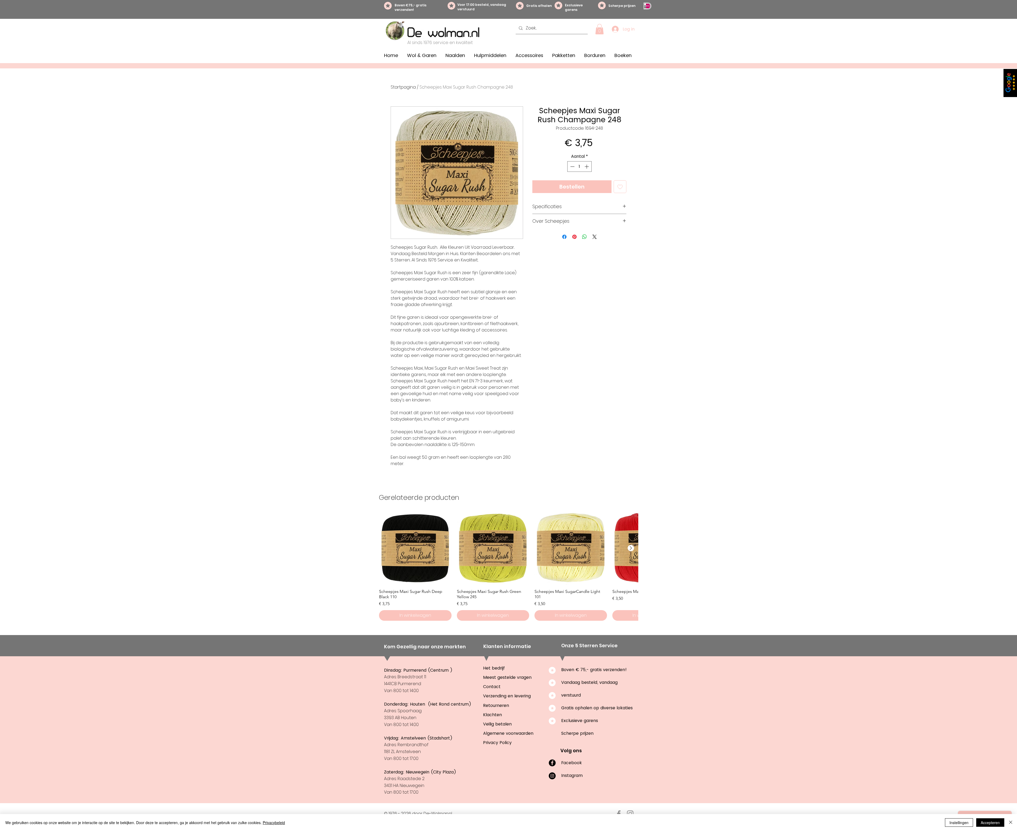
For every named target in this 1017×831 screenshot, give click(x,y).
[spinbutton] (579, 166)
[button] (599, 29)
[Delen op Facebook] (564, 237)
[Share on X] (594, 237)
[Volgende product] (631, 548)
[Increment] (587, 166)
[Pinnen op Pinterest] (574, 237)
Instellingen (959, 822)
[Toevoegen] (620, 186)
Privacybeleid (274, 822)
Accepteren (990, 822)
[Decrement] (572, 166)
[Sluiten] (1010, 822)
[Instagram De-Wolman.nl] (630, 813)
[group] (508, 566)
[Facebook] (552, 762)
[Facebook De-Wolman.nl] (618, 813)
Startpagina (403, 87)
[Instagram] (552, 775)
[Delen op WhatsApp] (584, 237)
